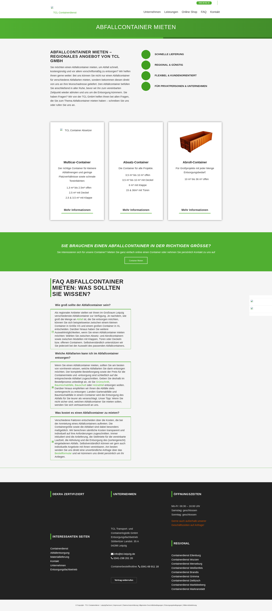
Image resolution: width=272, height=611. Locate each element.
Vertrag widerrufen (124, 580)
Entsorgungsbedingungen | (173, 605)
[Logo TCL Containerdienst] (63, 12)
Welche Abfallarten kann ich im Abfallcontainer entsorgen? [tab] (87, 355)
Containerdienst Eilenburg (186, 555)
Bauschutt (80, 385)
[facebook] (260, 314)
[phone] (260, 301)
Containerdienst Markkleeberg (188, 584)
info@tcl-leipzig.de (124, 554)
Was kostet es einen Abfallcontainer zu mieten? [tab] (87, 412)
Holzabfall (98, 385)
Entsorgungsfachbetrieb (63, 569)
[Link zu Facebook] (215, 3)
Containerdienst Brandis (185, 572)
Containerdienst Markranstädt (188, 589)
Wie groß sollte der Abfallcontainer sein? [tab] (82, 305)
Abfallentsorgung (59, 552)
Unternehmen (58, 565)
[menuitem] (152, 12)
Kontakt (54, 561)
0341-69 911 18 (204, 3)
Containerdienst (59, 548)
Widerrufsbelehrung (190, 605)
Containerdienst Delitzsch (185, 580)
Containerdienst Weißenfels (187, 568)
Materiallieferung (59, 557)
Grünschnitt (102, 381)
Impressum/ (117, 605)
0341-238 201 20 (123, 558)
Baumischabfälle (64, 385)
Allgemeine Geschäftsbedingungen (151, 605)
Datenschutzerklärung (130, 605)
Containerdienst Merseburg (186, 563)
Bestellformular (63, 453)
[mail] (260, 296)
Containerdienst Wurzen (185, 559)
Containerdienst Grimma (185, 576)
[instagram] (260, 309)
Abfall (80, 319)
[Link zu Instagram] (219, 3)
